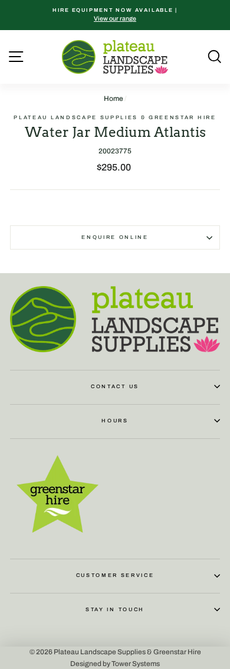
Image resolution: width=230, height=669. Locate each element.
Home (113, 98)
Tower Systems (135, 663)
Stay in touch (115, 609)
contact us (115, 386)
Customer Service (115, 575)
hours (114, 421)
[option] (115, 15)
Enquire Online (115, 237)
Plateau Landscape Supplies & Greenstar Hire (115, 117)
